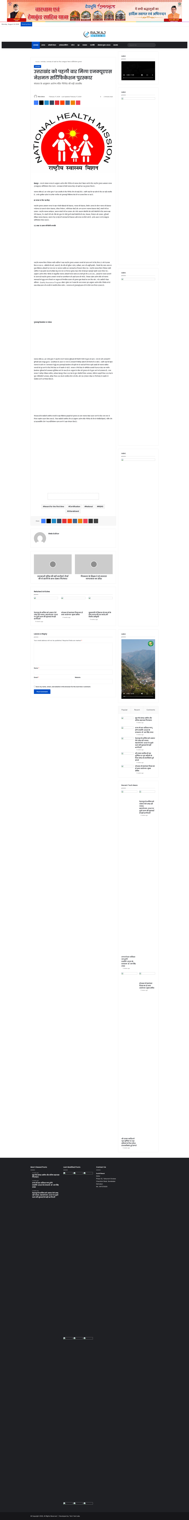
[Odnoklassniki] (73, 103)
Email (36, 677)
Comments (151, 710)
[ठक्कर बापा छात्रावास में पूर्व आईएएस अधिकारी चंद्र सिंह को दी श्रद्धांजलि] (68, 1505)
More (115, 45)
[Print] (96, 521)
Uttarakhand (73, 511)
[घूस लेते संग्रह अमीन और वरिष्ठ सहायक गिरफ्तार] (127, 721)
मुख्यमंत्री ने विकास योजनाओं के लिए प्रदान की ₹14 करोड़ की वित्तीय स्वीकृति (100, 614)
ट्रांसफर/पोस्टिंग (63, 45)
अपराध (43, 45)
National (89, 506)
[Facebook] (36, 103)
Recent (137, 710)
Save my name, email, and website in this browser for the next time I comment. (63, 687)
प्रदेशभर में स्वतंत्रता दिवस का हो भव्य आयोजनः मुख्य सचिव (72, 613)
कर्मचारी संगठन (52, 45)
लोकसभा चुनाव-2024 (104, 45)
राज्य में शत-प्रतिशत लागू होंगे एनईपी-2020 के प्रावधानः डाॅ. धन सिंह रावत (144, 730)
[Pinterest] (57, 103)
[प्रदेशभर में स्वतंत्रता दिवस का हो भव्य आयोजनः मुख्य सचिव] (73, 603)
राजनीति (92, 45)
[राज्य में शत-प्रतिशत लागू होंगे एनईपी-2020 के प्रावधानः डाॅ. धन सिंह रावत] (127, 731)
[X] (41, 103)
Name (36, 668)
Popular (125, 710)
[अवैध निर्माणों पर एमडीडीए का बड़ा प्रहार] (78, 1505)
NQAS (100, 506)
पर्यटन (72, 45)
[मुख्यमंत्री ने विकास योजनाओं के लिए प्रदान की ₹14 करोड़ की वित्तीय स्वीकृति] (101, 603)
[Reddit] (62, 103)
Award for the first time (54, 506)
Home (37, 62)
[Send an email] (45, 96)
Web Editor (41, 96)
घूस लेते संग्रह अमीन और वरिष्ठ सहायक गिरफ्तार (143, 719)
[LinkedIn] (46, 103)
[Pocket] (78, 103)
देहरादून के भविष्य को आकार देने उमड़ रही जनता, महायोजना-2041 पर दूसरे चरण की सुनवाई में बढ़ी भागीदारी (46, 615)
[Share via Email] (90, 521)
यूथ (78, 45)
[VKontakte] (67, 103)
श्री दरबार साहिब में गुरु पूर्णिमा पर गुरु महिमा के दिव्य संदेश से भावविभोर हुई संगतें (144, 756)
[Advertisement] (73, 245)
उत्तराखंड (35, 45)
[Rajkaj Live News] (94, 34)
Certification (75, 506)
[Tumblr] (52, 103)
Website (77, 677)
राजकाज (84, 45)
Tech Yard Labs (74, 1516)
